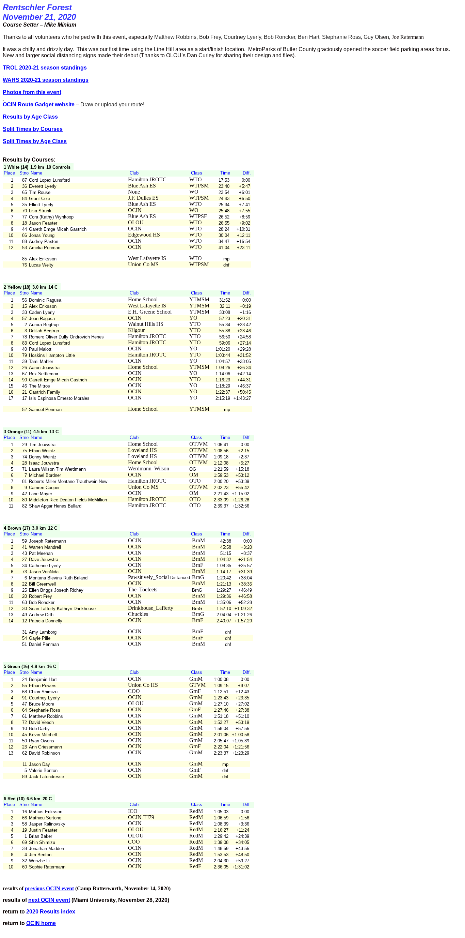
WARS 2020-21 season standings (46, 80)
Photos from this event (32, 92)
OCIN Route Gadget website (39, 104)
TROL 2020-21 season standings (45, 68)
